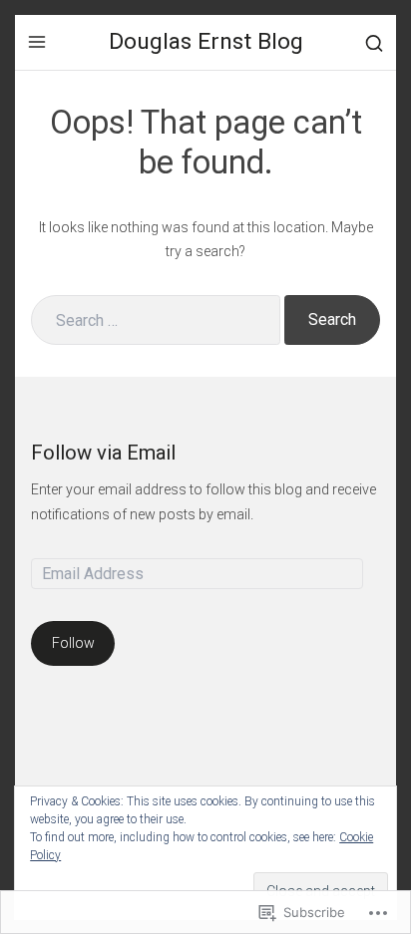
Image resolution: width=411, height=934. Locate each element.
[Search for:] (155, 320)
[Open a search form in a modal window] (374, 42)
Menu (37, 42)
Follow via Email (103, 453)
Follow (73, 643)
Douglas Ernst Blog (206, 41)
